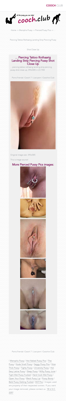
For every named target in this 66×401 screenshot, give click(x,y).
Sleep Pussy (32, 371)
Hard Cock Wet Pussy (42, 375)
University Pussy (41, 368)
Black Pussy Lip (33, 379)
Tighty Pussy (26, 368)
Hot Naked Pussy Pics (36, 361)
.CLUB (54, 5)
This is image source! (19, 160)
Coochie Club (48, 78)
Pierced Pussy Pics (43, 30)
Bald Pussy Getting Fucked (21, 382)
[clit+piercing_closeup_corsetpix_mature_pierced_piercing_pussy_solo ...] (33, 257)
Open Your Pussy (17, 379)
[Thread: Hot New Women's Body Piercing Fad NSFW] (33, 309)
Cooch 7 (28, 78)
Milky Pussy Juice (47, 371)
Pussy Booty (47, 379)
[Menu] (4, 6)
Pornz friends (17, 78)
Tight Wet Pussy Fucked (20, 375)
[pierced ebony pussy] (33, 329)
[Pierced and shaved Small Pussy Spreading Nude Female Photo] (33, 218)
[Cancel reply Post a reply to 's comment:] (33, 277)
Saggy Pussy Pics (42, 364)
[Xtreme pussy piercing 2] (33, 197)
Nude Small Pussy (24, 364)
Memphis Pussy (25, 30)
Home (13, 30)
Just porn (37, 78)
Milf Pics (39, 382)
